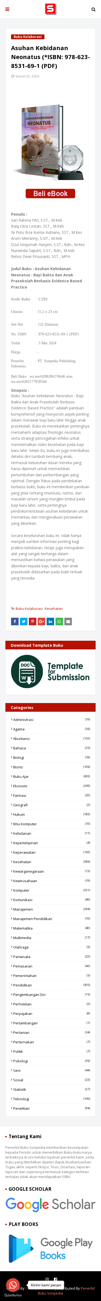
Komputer (51, 890)
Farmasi (51, 795)
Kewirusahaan (51, 880)
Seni (51, 1070)
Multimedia (51, 937)
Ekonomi (51, 786)
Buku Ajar (51, 776)
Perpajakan (51, 1013)
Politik (51, 1051)
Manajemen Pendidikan (51, 918)
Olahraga (51, 947)
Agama (51, 729)
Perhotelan (51, 1004)
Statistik (51, 1089)
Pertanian (51, 1032)
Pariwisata (51, 956)
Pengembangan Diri (51, 994)
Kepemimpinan (51, 842)
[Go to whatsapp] (13, 1285)
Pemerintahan (51, 975)
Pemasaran (51, 966)
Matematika (51, 928)
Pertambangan (51, 1023)
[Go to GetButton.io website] (13, 1295)
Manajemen (51, 909)
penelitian (51, 1108)
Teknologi (51, 1098)
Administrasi (51, 719)
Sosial (51, 1079)
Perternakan (51, 1042)
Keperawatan (51, 852)
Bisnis (51, 767)
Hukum (51, 814)
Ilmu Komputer (51, 823)
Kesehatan (54, 608)
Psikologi (51, 1061)
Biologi (51, 757)
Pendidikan (51, 985)
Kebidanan (51, 833)
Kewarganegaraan (51, 871)
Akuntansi (51, 738)
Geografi (51, 804)
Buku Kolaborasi (29, 608)
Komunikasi (51, 899)
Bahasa (51, 748)
